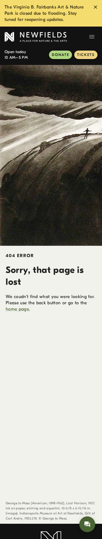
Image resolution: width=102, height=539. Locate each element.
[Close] (95, 7)
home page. (18, 309)
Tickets (86, 55)
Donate (60, 55)
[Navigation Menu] (91, 36)
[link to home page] (45, 37)
